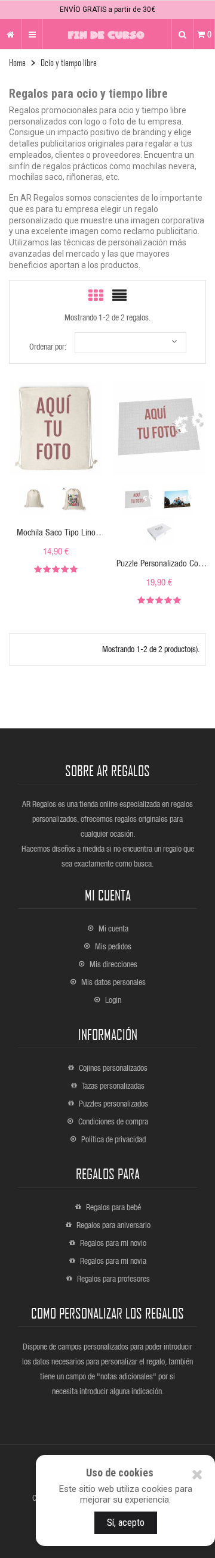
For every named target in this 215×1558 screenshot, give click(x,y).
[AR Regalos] (10, 34)
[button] (182, 34)
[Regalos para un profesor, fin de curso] (107, 34)
